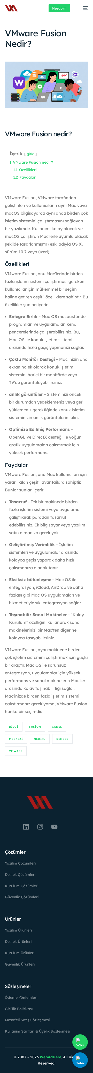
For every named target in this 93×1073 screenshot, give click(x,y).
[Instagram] (40, 826)
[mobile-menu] (83, 8)
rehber (62, 739)
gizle (30, 154)
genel (57, 726)
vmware (15, 751)
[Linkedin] (25, 826)
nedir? (39, 739)
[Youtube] (54, 826)
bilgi (13, 726)
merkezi (16, 739)
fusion (35, 726)
